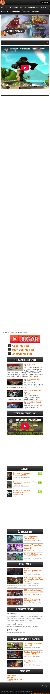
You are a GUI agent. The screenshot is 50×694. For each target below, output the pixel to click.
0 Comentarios (25, 477)
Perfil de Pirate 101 (20, 345)
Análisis (44, 7)
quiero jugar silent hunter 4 (16, 632)
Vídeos (27, 11)
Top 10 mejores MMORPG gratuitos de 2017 (32, 570)
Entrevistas (15, 11)
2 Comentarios (25, 495)
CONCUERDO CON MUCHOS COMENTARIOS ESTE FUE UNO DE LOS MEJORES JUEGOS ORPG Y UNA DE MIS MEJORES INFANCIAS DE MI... (25, 618)
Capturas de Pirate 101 (22, 353)
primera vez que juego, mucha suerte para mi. (22, 626)
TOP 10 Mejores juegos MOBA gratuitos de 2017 (33, 600)
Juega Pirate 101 (25, 339)
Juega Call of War (30, 364)
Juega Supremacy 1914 (32, 379)
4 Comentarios (36, 603)
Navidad (9, 681)
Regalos (35, 11)
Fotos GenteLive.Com (14, 679)
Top (46, 686)
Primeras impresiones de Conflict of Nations (22, 491)
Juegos (15, 7)
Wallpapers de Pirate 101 (23, 349)
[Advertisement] (25, 210)
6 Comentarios (36, 574)
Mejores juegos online (29, 7)
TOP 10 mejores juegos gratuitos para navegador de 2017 (33, 579)
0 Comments (36, 647)
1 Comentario (25, 486)
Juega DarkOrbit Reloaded (33, 402)
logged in (13, 332)
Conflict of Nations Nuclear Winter (31, 537)
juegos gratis (11, 676)
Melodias (10, 677)
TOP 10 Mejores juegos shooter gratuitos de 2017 (33, 591)
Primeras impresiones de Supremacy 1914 (22, 474)
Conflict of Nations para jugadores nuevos (33, 555)
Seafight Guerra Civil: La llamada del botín (33, 653)
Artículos (4, 11)
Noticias (4, 7)
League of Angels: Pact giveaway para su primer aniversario (33, 547)
